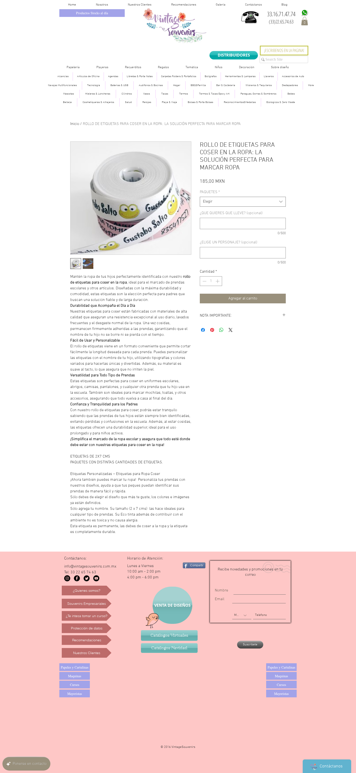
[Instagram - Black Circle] (67, 578)
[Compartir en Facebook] (203, 330)
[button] (304, 21)
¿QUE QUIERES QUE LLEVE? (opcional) (231, 213)
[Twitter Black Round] (87, 578)
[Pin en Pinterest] (212, 330)
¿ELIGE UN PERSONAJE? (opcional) (228, 242)
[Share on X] (230, 330)
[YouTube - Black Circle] (96, 578)
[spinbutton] (211, 281)
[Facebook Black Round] (77, 578)
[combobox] (243, 201)
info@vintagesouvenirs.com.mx (90, 566)
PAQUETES (210, 192)
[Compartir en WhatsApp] (221, 330)
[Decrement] (204, 281)
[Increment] (218, 281)
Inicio (74, 124)
